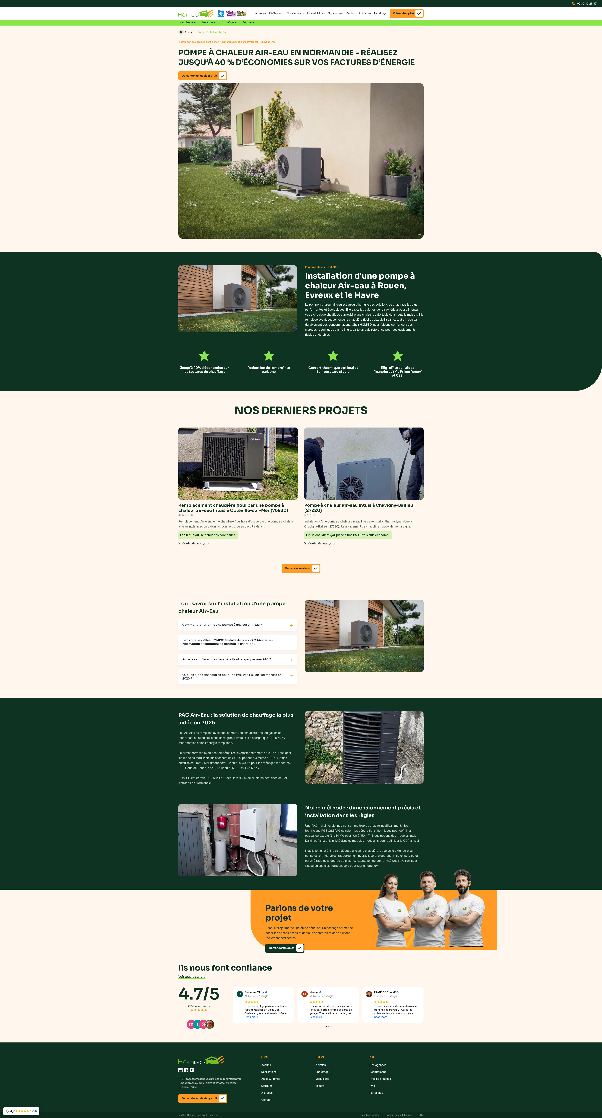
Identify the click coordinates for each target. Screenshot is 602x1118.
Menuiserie (322, 1078)
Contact (351, 13)
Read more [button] (251, 1016)
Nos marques (336, 13)
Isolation (320, 1065)
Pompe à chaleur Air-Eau (212, 32)
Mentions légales (370, 1115)
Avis (372, 1085)
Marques (266, 1085)
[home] (195, 13)
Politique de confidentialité (399, 1115)
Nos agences (378, 1065)
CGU (421, 1115)
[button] (295, 13)
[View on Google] (240, 994)
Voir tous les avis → (192, 977)
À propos (260, 13)
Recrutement (378, 1071)
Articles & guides (380, 1078)
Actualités (365, 13)
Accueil (266, 1065)
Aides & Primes (316, 13)
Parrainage (380, 13)
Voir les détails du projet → (193, 543)
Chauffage (322, 1071)
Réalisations (276, 13)
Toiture (319, 1085)
